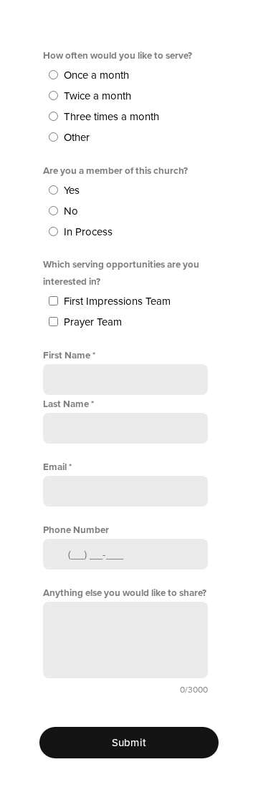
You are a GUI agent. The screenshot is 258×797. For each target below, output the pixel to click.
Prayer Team (93, 322)
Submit (129, 742)
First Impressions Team (117, 301)
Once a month (96, 75)
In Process (88, 231)
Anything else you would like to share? (124, 593)
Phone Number (76, 530)
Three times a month (111, 116)
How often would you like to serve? (117, 56)
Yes (72, 190)
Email (55, 467)
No (71, 211)
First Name (66, 355)
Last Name (66, 404)
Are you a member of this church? (115, 171)
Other (77, 137)
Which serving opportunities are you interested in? (121, 273)
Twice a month (97, 95)
